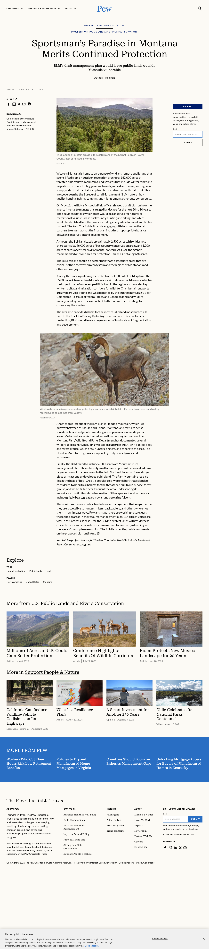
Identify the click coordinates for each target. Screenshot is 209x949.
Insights (112, 809)
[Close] (203, 938)
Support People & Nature (52, 672)
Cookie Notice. (92, 945)
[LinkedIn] (175, 848)
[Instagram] (170, 848)
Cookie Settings (160, 938)
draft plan (131, 205)
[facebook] (8, 104)
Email (175, 129)
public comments (138, 529)
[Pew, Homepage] (104, 8)
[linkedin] (14, 104)
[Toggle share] (192, 95)
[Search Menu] (199, 8)
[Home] (35, 800)
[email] (24, 104)
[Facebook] (165, 848)
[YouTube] (185, 848)
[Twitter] (180, 847)
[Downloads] (200, 95)
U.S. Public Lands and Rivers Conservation (77, 603)
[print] (29, 104)
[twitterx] (19, 104)
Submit (188, 142)
